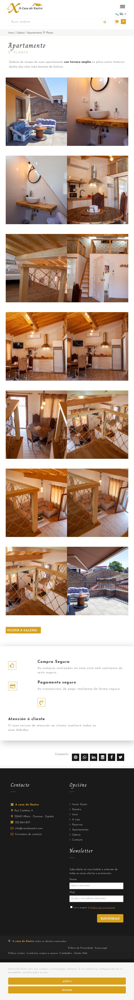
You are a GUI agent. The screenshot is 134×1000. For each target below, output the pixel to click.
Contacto (77, 839)
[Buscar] (104, 22)
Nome (73, 879)
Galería (76, 834)
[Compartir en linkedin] (93, 758)
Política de (80, 948)
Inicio (75, 814)
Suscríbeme (110, 918)
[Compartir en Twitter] (120, 758)
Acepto (67, 982)
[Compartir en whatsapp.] (84, 758)
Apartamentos (80, 829)
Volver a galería (22, 630)
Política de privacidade (102, 907)
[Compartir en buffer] (102, 758)
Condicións (42, 953)
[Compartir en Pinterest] (75, 758)
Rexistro (76, 809)
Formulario (28, 834)
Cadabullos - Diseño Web (73, 953)
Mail (72, 892)
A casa (76, 819)
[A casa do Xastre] (24, 7)
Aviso (101, 948)
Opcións (67, 990)
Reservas (77, 824)
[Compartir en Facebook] (111, 758)
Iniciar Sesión (79, 804)
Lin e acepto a (94, 907)
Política (16, 953)
